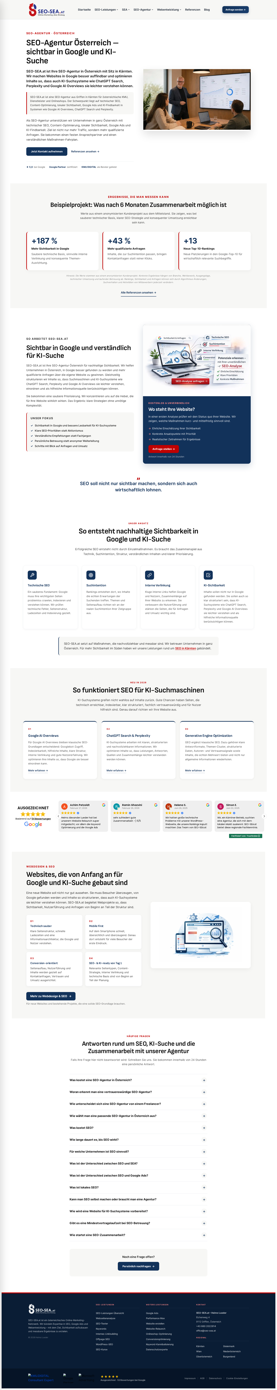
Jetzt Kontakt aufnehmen (47, 151)
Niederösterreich (232, 1351)
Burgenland (229, 1356)
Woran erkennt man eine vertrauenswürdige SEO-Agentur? (111, 1092)
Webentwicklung (168, 9)
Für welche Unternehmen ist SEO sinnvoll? (99, 1151)
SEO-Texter (102, 1323)
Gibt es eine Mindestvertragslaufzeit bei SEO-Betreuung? (110, 1223)
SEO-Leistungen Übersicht (110, 1313)
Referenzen (192, 9)
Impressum (190, 1378)
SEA (124, 9)
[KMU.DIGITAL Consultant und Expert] (43, 1378)
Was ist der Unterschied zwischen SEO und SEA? (104, 1163)
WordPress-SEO (104, 1344)
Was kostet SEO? (81, 1127)
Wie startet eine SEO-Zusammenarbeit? (97, 1235)
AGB (202, 1378)
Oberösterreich (204, 1356)
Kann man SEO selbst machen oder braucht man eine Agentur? (113, 1199)
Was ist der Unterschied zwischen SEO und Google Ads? (109, 1175)
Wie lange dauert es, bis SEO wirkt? (94, 1139)
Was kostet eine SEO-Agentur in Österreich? (101, 1080)
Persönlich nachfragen (138, 1266)
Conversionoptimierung (158, 1339)
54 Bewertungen (41, 818)
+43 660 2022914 (206, 1326)
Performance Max (155, 1318)
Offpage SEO (103, 1339)
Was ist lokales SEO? (84, 1187)
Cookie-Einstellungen (237, 1378)
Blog (207, 9)
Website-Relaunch (155, 1328)
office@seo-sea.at (206, 1330)
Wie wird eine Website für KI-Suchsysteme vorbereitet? (109, 1211)
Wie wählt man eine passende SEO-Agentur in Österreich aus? (113, 1116)
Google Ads (152, 1313)
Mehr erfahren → (38, 770)
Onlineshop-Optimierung (159, 1333)
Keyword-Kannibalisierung (160, 1344)
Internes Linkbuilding (107, 1333)
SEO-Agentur (142, 9)
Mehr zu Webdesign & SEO (50, 996)
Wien (198, 1351)
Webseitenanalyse (105, 1318)
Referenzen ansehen (85, 151)
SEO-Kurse (101, 1349)
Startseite (84, 9)
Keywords (101, 1328)
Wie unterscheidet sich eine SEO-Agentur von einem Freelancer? (115, 1104)
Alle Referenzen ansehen (138, 292)
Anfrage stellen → (163, 449)
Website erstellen (155, 1323)
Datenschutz (215, 1378)
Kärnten (200, 1346)
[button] (264, 816)
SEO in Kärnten (185, 648)
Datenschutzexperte (157, 1349)
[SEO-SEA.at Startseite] (46, 10)
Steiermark (229, 1346)
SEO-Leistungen (105, 9)
